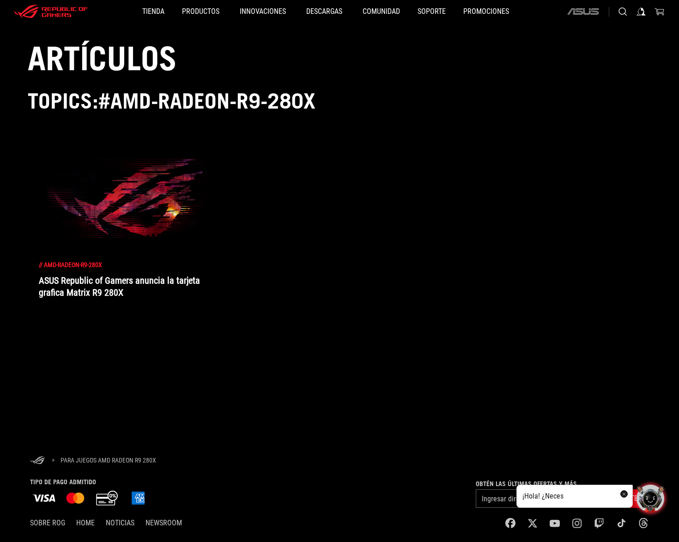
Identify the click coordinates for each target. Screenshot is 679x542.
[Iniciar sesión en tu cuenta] (641, 11)
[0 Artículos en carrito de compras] (659, 11)
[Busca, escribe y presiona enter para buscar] (622, 12)
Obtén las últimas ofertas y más (526, 483)
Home (85, 522)
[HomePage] (37, 461)
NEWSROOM (164, 522)
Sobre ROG (47, 522)
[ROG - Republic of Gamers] (51, 11)
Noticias (120, 522)
